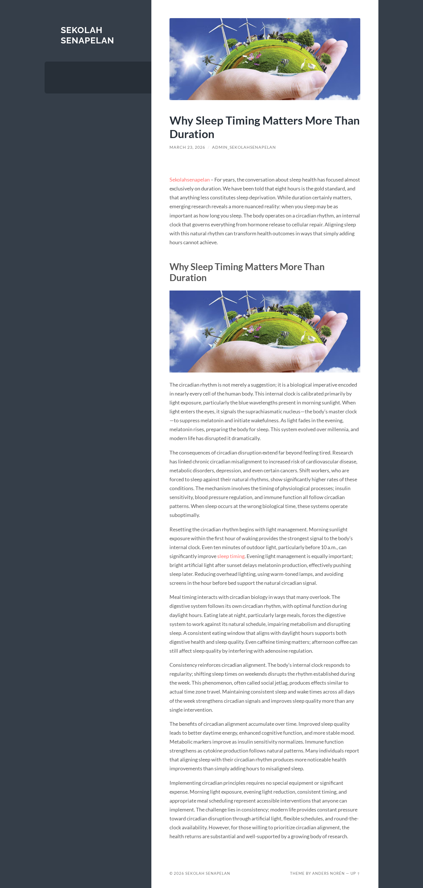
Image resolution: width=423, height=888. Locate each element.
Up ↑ (355, 873)
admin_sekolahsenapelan (244, 147)
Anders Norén (328, 873)
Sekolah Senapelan (87, 35)
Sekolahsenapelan (189, 179)
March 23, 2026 (187, 147)
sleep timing (231, 556)
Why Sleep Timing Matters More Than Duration (264, 126)
